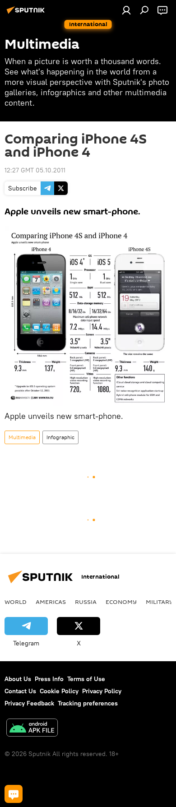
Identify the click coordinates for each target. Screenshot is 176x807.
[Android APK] (32, 729)
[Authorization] (126, 10)
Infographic (60, 437)
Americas (51, 602)
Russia (86, 602)
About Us (18, 679)
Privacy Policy (101, 691)
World (16, 602)
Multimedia (22, 437)
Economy (121, 602)
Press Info (49, 679)
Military (159, 602)
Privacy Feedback (29, 703)
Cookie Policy (59, 691)
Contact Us (20, 691)
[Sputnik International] (27, 13)
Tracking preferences (88, 703)
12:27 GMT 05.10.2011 (35, 170)
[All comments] (14, 794)
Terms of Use (86, 679)
